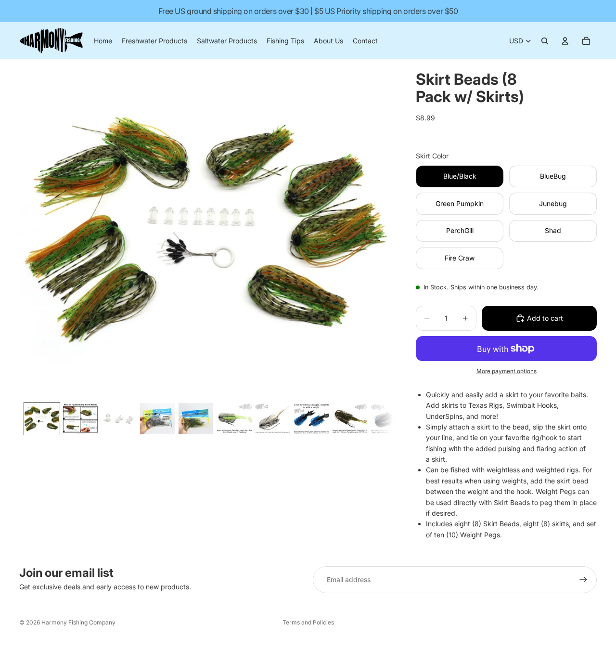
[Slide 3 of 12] (119, 418)
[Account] (565, 41)
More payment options (506, 371)
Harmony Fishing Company (78, 622)
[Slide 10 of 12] (388, 418)
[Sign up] (583, 580)
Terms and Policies (308, 622)
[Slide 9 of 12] (350, 418)
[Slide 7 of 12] (273, 418)
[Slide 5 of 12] (196, 418)
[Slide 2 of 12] (80, 418)
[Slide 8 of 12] (311, 418)
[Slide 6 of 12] (234, 418)
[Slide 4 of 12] (157, 418)
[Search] (544, 41)
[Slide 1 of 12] (42, 418)
